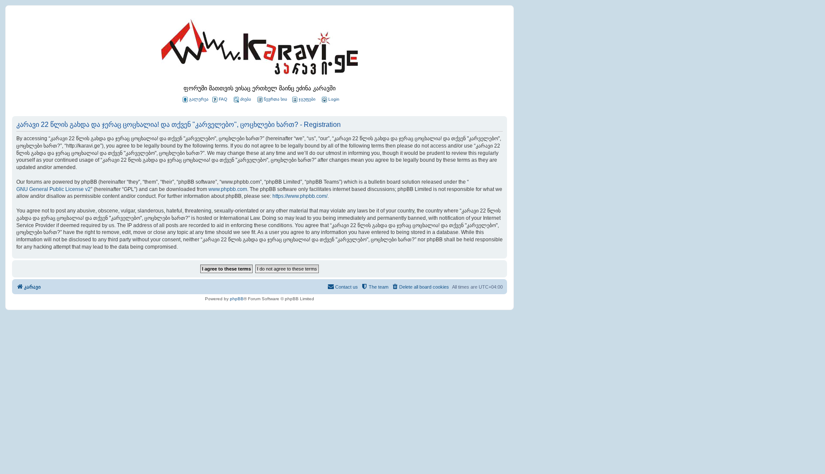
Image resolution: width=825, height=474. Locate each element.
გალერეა (198, 99)
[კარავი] (259, 49)
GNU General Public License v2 (53, 189)
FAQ (223, 99)
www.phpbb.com (227, 189)
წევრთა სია (275, 99)
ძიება (245, 99)
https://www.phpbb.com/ (299, 196)
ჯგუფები (307, 99)
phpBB (237, 298)
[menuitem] (330, 99)
